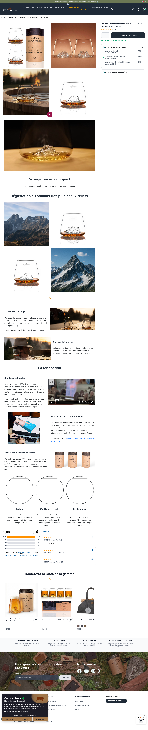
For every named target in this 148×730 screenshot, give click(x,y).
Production (79, 701)
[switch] (141, 721)
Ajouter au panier (129, 35)
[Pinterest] (93, 671)
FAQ (45, 717)
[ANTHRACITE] (82, 626)
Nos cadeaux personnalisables (24, 721)
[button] (112, 9)
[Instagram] (100, 671)
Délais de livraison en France (117, 47)
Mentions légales (50, 701)
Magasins (47, 713)
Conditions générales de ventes (55, 705)
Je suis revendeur (115, 701)
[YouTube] (86, 671)
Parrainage (48, 721)
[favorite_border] (22, 600)
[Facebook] (79, 671)
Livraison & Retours (82, 705)
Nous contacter (49, 709)
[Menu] (144, 716)
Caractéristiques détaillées (116, 72)
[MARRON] (78, 626)
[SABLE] (85, 626)
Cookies (78, 709)
